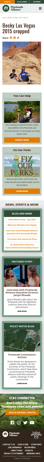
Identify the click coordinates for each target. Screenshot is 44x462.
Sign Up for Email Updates (22, 412)
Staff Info (36, 444)
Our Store (23, 444)
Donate (7, 2)
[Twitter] (25, 422)
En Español (30, 447)
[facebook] (11, 37)
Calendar (36, 2)
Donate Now (22, 140)
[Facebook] (12, 422)
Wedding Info (33, 453)
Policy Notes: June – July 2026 (22, 219)
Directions (16, 450)
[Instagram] (19, 422)
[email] (14, 37)
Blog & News (22, 2)
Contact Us (8, 444)
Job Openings (15, 447)
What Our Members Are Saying (22, 225)
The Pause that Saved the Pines (22, 239)
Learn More (22, 191)
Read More (22, 311)
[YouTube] (32, 422)
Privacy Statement (14, 453)
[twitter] (18, 37)
